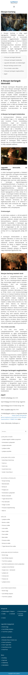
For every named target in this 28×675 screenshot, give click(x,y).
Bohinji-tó (4, 486)
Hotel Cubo (4, 466)
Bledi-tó (4, 510)
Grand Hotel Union (6, 469)
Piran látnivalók (6, 501)
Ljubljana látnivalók (6, 445)
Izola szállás (5, 528)
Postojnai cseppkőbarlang (8, 507)
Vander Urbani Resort (7, 472)
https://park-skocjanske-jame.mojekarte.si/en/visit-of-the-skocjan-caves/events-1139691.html (14, 417)
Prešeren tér (5, 579)
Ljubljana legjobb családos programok (11, 439)
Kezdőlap (4, 658)
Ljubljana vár (5, 573)
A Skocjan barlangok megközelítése (14, 71)
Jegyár (5, 74)
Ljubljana (14, 2)
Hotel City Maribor (6, 642)
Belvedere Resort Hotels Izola (9, 640)
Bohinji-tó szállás (6, 543)
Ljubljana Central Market (8, 567)
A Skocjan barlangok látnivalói (12, 57)
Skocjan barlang (6, 481)
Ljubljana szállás (6, 448)
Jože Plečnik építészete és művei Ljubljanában (13, 564)
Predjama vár (5, 489)
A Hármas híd (5, 576)
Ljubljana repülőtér (6, 451)
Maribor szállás (6, 522)
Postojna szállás (6, 540)
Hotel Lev (4, 463)
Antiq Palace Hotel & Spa (8, 460)
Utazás (4, 618)
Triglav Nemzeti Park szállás (9, 546)
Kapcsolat (4, 660)
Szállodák (12, 613)
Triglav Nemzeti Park (7, 498)
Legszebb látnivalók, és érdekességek (14, 63)
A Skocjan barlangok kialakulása (13, 60)
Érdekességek (5, 611)
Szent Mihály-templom (7, 558)
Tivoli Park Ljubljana (7, 561)
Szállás (4, 613)
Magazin (12, 611)
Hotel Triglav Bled (6, 644)
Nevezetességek (22, 611)
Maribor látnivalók (6, 495)
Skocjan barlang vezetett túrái (12, 65)
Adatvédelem (5, 665)
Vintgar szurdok (6, 504)
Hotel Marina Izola (6, 647)
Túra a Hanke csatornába (11, 68)
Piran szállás (5, 534)
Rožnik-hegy (5, 555)
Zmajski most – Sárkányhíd (8, 570)
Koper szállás (5, 531)
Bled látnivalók (5, 484)
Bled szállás (5, 537)
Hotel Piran (5, 649)
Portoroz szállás (6, 525)
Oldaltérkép (5, 662)
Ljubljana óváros (6, 582)
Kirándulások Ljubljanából (8, 442)
